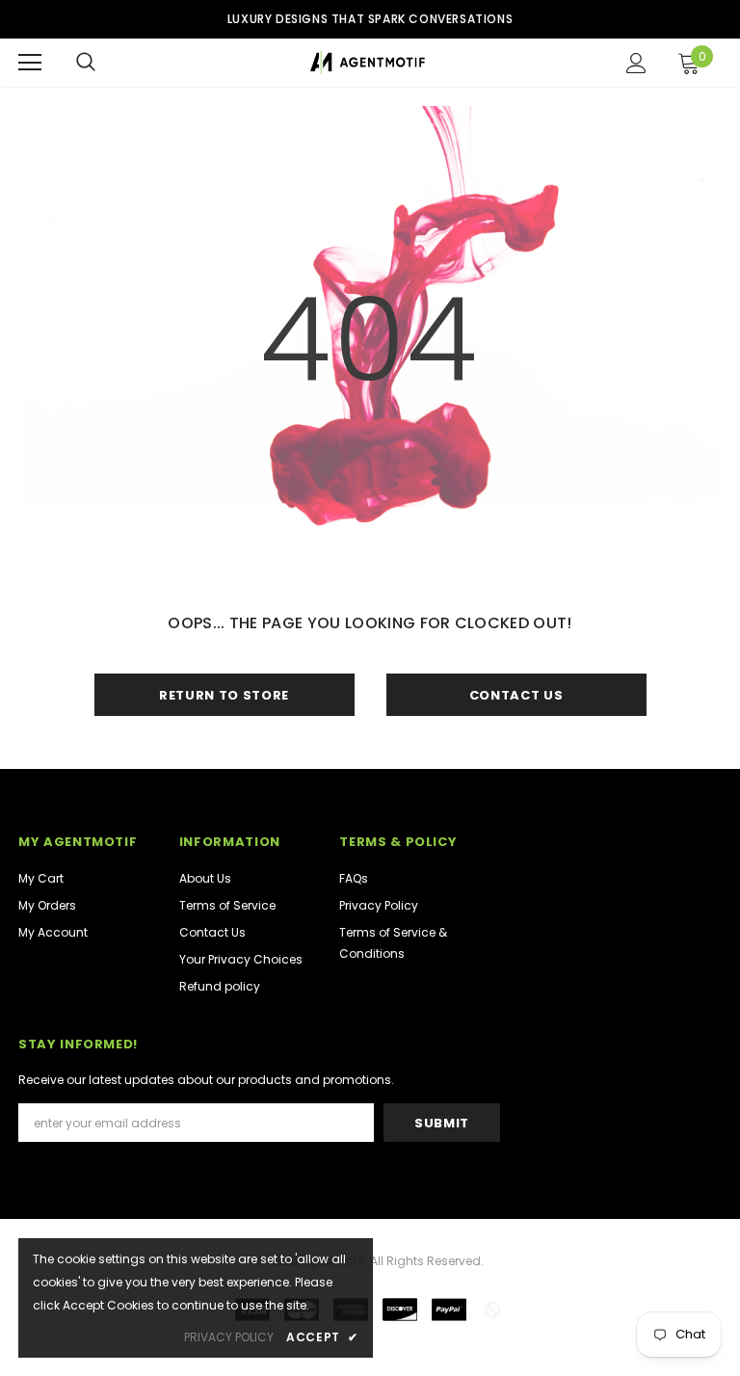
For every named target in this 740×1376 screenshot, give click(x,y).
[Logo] (367, 62)
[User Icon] (636, 63)
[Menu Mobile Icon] (29, 62)
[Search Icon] (85, 62)
